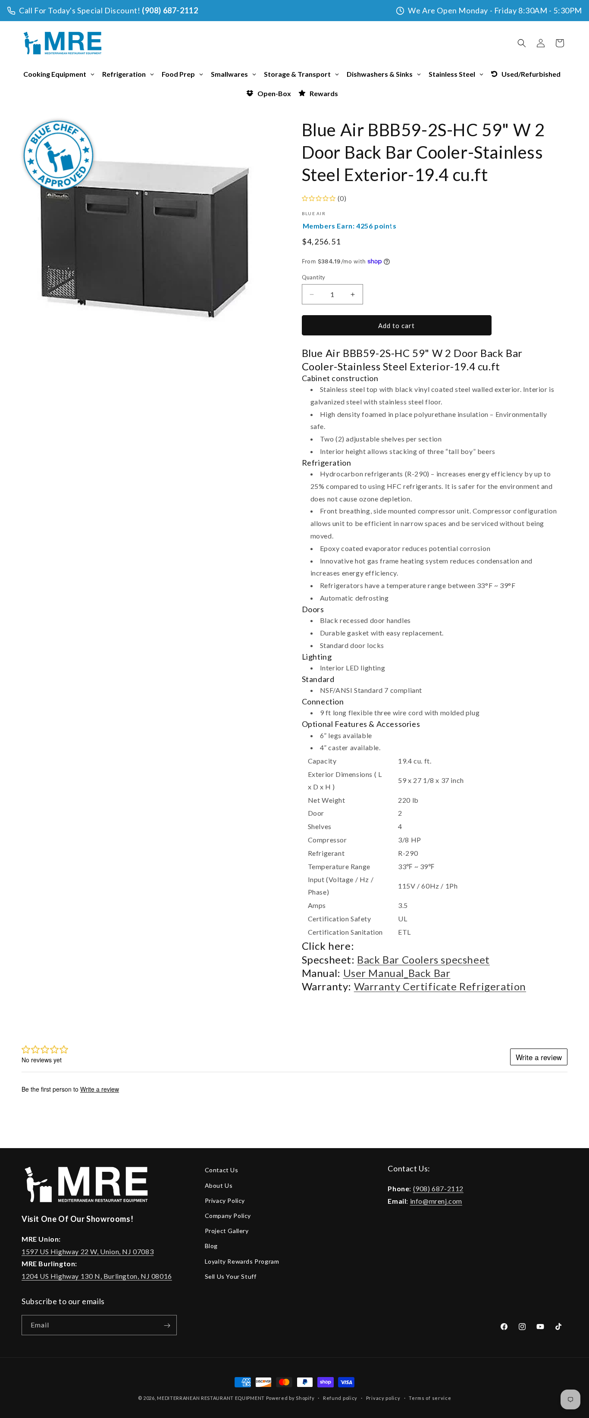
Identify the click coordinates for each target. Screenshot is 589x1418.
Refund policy (340, 1398)
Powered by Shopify (290, 1398)
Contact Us (221, 1170)
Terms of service (430, 1398)
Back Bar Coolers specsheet (423, 959)
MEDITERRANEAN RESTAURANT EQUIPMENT (211, 1398)
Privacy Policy (225, 1200)
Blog (211, 1245)
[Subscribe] (166, 1325)
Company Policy (228, 1215)
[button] (521, 43)
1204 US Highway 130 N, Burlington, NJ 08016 (97, 1276)
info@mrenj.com (436, 1200)
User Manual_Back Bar (397, 973)
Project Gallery (227, 1230)
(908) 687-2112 (170, 10)
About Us (219, 1185)
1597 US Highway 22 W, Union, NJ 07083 (88, 1251)
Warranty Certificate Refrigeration (440, 986)
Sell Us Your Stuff (231, 1276)
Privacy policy (383, 1398)
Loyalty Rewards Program (242, 1261)
